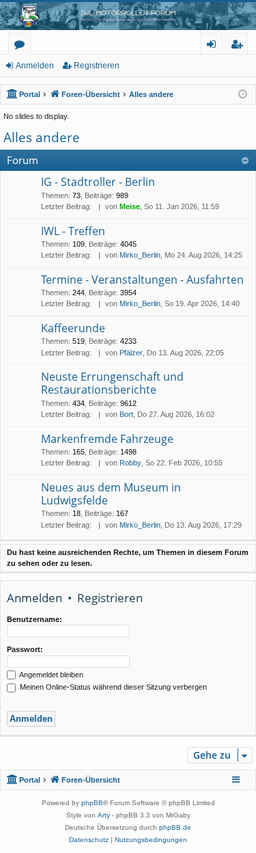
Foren (22, 46)
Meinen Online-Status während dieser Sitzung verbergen (112, 687)
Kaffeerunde (73, 328)
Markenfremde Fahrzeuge (107, 438)
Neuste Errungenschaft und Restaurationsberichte (112, 383)
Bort (126, 414)
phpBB (92, 803)
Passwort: (25, 649)
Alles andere (41, 137)
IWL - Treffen (73, 231)
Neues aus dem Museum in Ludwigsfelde (111, 494)
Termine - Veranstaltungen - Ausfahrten (142, 279)
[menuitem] (89, 840)
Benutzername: (34, 619)
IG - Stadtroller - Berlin (98, 181)
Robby (130, 463)
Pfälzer (131, 353)
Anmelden (35, 65)
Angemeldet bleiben (50, 675)
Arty (104, 815)
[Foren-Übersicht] (128, 16)
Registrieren (96, 65)
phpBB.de (175, 827)
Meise (129, 206)
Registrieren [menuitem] (239, 46)
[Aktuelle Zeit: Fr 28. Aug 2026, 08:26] (242, 95)
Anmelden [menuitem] (214, 46)
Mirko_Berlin (139, 255)
